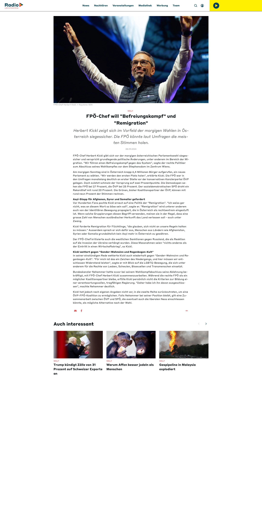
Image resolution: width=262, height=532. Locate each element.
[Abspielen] (216, 6)
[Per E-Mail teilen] (75, 310)
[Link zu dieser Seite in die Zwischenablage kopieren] (186, 310)
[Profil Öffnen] (202, 5)
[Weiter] (206, 323)
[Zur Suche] (195, 5)
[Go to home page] (14, 5)
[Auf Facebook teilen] (81, 310)
